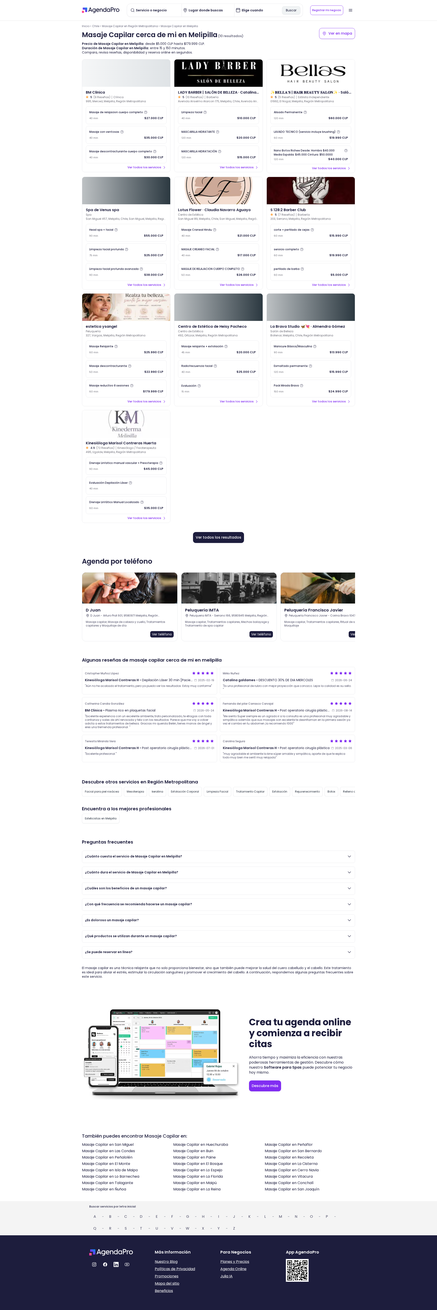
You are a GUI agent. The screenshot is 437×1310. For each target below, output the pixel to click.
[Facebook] (105, 1264)
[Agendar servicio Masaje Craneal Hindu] (218, 232)
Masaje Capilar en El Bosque (198, 1163)
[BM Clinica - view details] (126, 73)
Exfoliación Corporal (185, 791)
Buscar (291, 10)
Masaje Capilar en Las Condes (108, 1151)
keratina (157, 791)
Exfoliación (279, 791)
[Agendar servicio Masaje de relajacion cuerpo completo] (126, 115)
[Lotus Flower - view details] (218, 190)
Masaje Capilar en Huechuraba (200, 1144)
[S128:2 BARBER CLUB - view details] (311, 190)
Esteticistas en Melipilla (101, 818)
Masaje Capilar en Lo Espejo (197, 1170)
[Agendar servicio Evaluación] (218, 388)
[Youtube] (127, 1264)
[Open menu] (350, 10)
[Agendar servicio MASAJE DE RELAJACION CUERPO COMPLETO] (218, 272)
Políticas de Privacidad (175, 1269)
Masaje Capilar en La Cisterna (291, 1163)
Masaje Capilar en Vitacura (289, 1176)
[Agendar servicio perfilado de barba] (311, 272)
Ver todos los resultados (218, 537)
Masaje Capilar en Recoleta (289, 1157)
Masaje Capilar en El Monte (106, 1163)
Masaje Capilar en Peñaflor (289, 1144)
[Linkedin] (116, 1264)
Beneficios (164, 1290)
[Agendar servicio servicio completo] (311, 252)
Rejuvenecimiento (307, 791)
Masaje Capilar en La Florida (198, 1176)
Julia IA (226, 1276)
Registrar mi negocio (326, 10)
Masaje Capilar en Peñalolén (107, 1157)
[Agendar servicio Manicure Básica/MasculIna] (311, 349)
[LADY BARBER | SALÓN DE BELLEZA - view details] (218, 73)
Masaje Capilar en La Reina (197, 1189)
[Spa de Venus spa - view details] (126, 190)
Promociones (166, 1276)
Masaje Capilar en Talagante (107, 1182)
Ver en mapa (340, 33)
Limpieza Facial (217, 791)
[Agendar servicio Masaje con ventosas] (126, 134)
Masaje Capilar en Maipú (195, 1182)
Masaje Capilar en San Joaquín (292, 1189)
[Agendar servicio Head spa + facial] (126, 232)
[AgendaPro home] (100, 10)
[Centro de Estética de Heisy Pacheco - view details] (218, 307)
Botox (331, 791)
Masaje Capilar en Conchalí (289, 1182)
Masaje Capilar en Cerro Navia (292, 1170)
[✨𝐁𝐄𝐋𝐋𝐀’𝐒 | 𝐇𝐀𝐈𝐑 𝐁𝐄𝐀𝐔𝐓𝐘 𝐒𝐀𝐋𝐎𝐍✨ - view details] (311, 73)
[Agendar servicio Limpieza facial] (218, 115)
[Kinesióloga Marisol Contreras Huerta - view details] (126, 424)
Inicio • (86, 26)
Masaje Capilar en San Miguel (108, 1144)
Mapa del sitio (167, 1283)
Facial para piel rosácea (102, 791)
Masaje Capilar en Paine (194, 1157)
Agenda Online (233, 1269)
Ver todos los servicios (144, 167)
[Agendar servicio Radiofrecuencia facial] (218, 369)
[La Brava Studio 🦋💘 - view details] (311, 307)
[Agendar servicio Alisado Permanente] (311, 115)
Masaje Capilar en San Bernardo (293, 1151)
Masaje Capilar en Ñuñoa (104, 1189)
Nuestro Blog (166, 1261)
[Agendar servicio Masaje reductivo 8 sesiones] (126, 388)
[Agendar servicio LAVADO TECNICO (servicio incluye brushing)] (311, 134)
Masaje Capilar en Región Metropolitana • (131, 26)
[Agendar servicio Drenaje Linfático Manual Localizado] (126, 505)
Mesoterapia (135, 791)
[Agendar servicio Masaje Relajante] (126, 349)
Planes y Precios (234, 1261)
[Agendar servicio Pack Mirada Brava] (311, 388)
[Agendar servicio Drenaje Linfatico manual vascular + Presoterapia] (126, 466)
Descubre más (265, 1085)
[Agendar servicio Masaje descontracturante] (126, 369)
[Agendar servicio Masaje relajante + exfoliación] (218, 349)
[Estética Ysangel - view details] (126, 307)
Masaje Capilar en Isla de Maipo (110, 1170)
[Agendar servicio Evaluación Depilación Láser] (126, 485)
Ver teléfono (162, 634)
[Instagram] (94, 1264)
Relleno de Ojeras (355, 791)
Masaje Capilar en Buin (193, 1151)
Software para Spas (283, 1067)
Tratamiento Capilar (250, 791)
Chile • (96, 26)
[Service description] (145, 112)
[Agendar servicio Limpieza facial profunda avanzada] (126, 272)
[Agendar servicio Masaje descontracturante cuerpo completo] (126, 154)
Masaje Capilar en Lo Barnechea (110, 1176)
